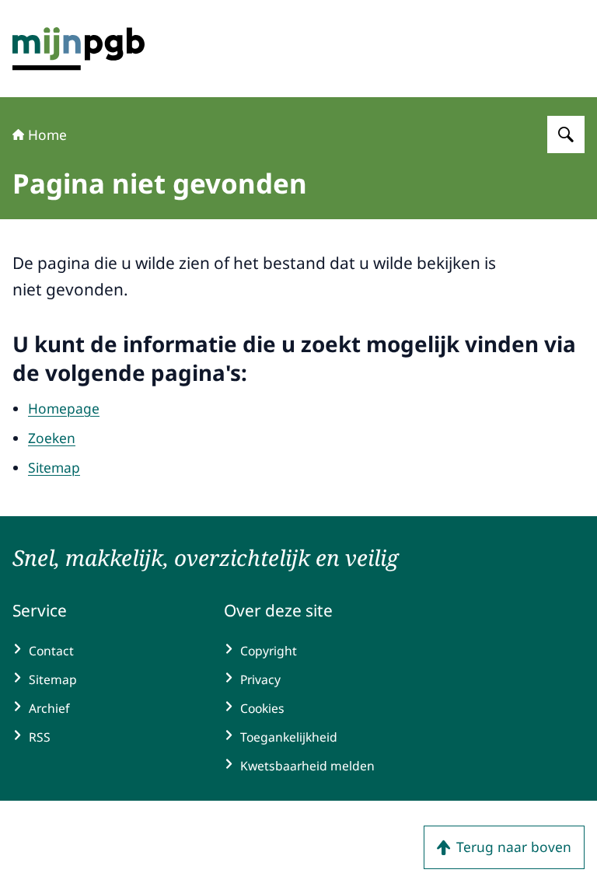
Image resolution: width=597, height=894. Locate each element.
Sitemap (54, 467)
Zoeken (51, 437)
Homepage (64, 408)
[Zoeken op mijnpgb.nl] (566, 134)
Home (47, 134)
